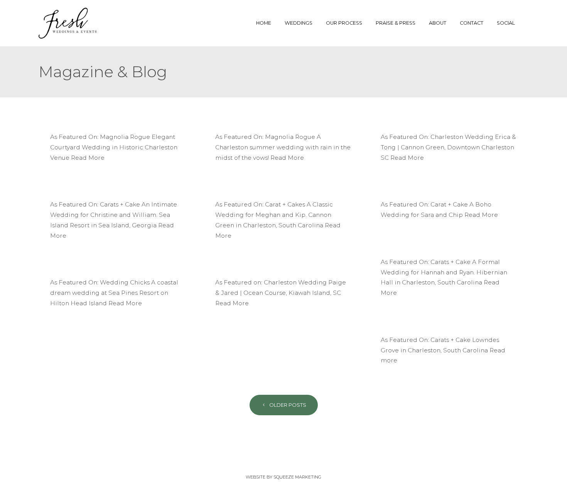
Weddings (298, 23)
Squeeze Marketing (297, 477)
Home (263, 23)
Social (506, 23)
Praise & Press (395, 23)
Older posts (287, 405)
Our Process (344, 23)
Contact (471, 23)
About (437, 23)
